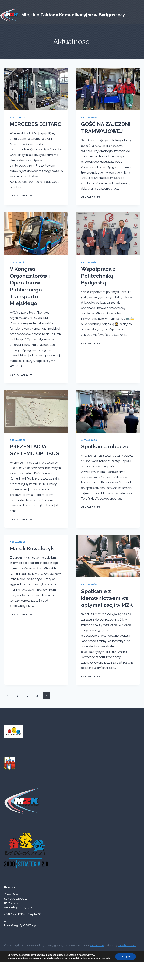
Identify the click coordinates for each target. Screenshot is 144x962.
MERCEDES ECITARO (36, 124)
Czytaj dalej (21, 195)
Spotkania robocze (105, 446)
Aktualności (18, 118)
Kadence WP (97, 945)
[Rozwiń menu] (141, 15)
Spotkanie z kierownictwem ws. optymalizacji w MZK (107, 598)
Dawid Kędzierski (127, 945)
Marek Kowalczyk (32, 548)
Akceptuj (125, 956)
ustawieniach (103, 958)
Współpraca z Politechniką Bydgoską (98, 276)
